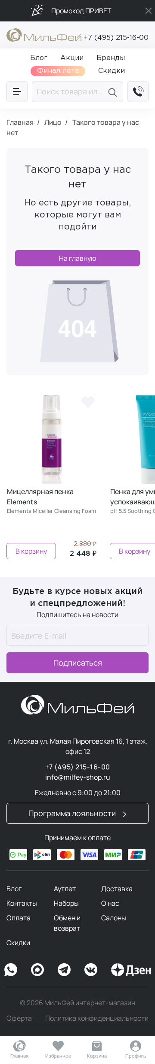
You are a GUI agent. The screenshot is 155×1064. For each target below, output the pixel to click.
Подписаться (77, 662)
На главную (77, 258)
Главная (19, 1055)
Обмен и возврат (67, 923)
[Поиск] (114, 91)
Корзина (97, 1055)
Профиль (135, 1055)
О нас (110, 903)
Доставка (117, 888)
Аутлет (65, 888)
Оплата (18, 917)
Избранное (58, 1055)
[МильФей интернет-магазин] (43, 34)
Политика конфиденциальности (97, 1018)
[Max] (37, 970)
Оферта (19, 1018)
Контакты (21, 903)
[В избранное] (87, 401)
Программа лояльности (73, 813)
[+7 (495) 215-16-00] (138, 91)
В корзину (31, 551)
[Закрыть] (148, 10)
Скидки (18, 942)
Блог (14, 888)
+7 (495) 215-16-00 (116, 38)
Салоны (113, 917)
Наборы (66, 903)
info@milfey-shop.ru (77, 777)
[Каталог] (17, 91)
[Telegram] (64, 970)
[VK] (91, 970)
